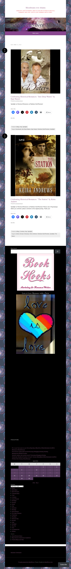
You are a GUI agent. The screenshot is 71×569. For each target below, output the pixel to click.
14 (14, 472)
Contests (22, 231)
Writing (13, 531)
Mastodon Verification (16, 552)
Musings (14, 509)
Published (14, 515)
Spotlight (25, 126)
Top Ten (14, 526)
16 (29, 472)
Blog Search (14, 248)
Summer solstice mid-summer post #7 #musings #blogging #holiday (29, 455)
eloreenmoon (19, 101)
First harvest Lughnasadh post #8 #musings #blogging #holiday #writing (30, 451)
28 (14, 478)
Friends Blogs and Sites (18, 539)
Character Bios (15, 493)
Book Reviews (15, 491)
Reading (14, 517)
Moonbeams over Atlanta (35, 7)
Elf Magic (14, 500)
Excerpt (22, 234)
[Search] (57, 251)
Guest (13, 504)
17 (36, 472)
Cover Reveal (15, 499)
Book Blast (14, 490)
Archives (13, 484)
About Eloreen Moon (17, 536)
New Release (15, 511)
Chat (13, 495)
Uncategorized (15, 529)
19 (50, 472)
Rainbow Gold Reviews (44, 129)
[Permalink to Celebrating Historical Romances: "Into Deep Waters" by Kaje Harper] (35, 71)
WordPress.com (49, 562)
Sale (13, 522)
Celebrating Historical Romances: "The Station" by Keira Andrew (33, 200)
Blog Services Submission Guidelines (21, 537)
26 (50, 475)
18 (43, 472)
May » (37, 482)
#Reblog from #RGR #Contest (19, 453)
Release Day (15, 518)
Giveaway (26, 234)
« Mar (33, 482)
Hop (21, 126)
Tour (13, 527)
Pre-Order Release (16, 513)
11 (43, 470)
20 (57, 472)
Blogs (18, 126)
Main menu (35, 33)
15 (21, 472)
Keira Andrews (33, 234)
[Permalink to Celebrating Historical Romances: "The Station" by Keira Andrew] (35, 165)
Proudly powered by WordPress (26, 562)
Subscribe (63, 564)
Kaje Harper (34, 129)
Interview (14, 508)
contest (17, 234)
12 (50, 470)
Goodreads (18, 129)
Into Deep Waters (26, 129)
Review (14, 520)
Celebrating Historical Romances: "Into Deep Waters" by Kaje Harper (33, 97)
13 (57, 470)
